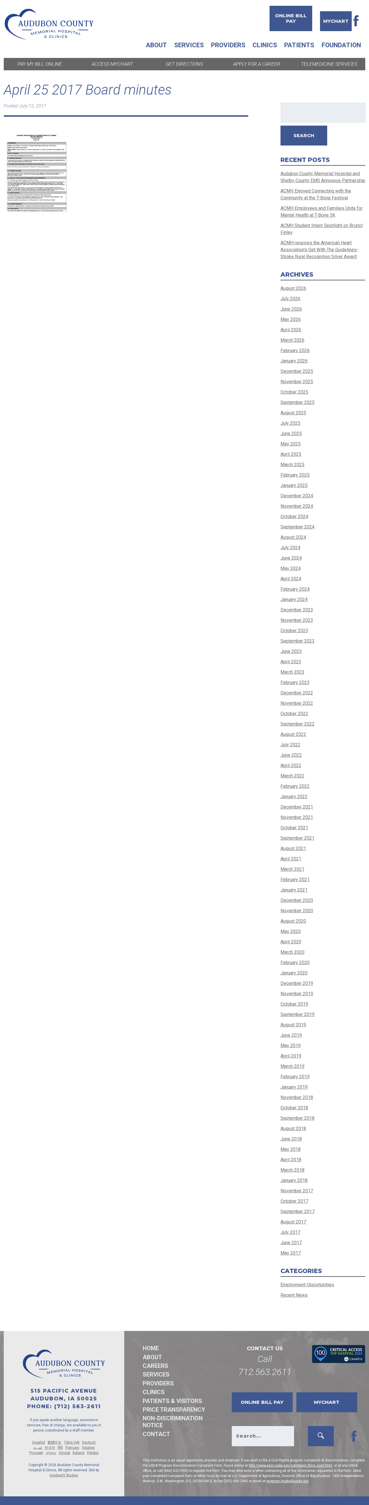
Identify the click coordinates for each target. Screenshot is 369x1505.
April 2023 (290, 661)
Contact (156, 1434)
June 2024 (291, 558)
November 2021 (296, 817)
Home (151, 1348)
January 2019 (294, 1087)
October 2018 (294, 1108)
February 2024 (295, 589)
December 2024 (296, 495)
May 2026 (290, 319)
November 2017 (296, 1191)
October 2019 (294, 1004)
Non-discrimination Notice (173, 1422)
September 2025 (297, 402)
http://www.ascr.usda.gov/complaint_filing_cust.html (290, 1466)
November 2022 (296, 703)
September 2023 (297, 641)
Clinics (265, 45)
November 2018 (296, 1097)
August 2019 (293, 1025)
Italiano (78, 1453)
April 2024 (290, 578)
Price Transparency (174, 1409)
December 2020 (296, 900)
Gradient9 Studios (64, 1475)
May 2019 (290, 1045)
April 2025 (290, 454)
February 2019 (295, 1076)
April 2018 (290, 1159)
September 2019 (297, 1014)
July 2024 (290, 547)
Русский (36, 1453)
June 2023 (291, 651)
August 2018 (293, 1128)
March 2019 (292, 1066)
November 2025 (296, 381)
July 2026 (290, 298)
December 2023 (296, 610)
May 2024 (290, 568)
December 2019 (296, 983)
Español (38, 1442)
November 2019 (296, 993)
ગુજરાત (51, 1453)
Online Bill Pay (290, 18)
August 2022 (293, 734)
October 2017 (294, 1201)
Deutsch (89, 1442)
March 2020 (292, 952)
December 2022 (296, 693)
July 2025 (290, 423)
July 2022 (290, 744)
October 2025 (294, 392)
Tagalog (88, 1448)
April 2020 (290, 942)
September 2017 (297, 1211)
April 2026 (290, 330)
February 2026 (295, 350)
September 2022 (297, 724)
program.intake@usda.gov (287, 1481)
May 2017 (290, 1253)
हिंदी (60, 1448)
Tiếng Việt (72, 1442)
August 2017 (293, 1222)
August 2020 (293, 921)
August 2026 (293, 288)
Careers (155, 1365)
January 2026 (294, 361)
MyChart (336, 21)
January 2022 (294, 796)
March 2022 (292, 776)
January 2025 (294, 485)
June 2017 (291, 1242)
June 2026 (291, 309)
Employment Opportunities (307, 1284)
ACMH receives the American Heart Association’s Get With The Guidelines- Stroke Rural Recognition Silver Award (319, 249)
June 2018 (291, 1139)
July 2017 (290, 1232)
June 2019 (291, 1035)
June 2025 (291, 433)
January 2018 (294, 1180)
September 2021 (297, 838)
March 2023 (292, 672)
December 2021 (296, 807)
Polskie (93, 1453)
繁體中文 (54, 1442)
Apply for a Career (256, 64)
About (156, 45)
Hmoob (64, 1453)
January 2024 (294, 599)
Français (72, 1448)
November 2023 (296, 620)
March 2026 (292, 340)
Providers (228, 45)
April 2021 (290, 859)
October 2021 (294, 827)
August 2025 (293, 413)
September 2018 (297, 1118)
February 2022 (295, 786)
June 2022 (291, 755)
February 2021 (295, 879)
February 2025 (295, 475)
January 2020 (294, 973)
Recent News (294, 1295)
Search (303, 135)
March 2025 (292, 464)
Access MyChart (112, 64)
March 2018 (292, 1170)
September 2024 (297, 527)
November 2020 (296, 910)
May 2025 (290, 444)
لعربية (37, 1448)
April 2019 (290, 1056)
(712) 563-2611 (77, 1406)
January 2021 (294, 890)
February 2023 (295, 682)
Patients (299, 45)
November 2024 (296, 506)
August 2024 (293, 537)
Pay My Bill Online (40, 64)
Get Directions (184, 64)
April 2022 (290, 765)
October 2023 (294, 630)
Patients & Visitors (172, 1401)
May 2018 (290, 1149)
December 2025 (296, 371)
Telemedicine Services (329, 64)
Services (189, 45)
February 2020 (295, 962)
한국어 (50, 1448)
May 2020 (290, 931)
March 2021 (292, 869)
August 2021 (293, 848)
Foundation (341, 45)
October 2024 (294, 516)
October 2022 (294, 713)
